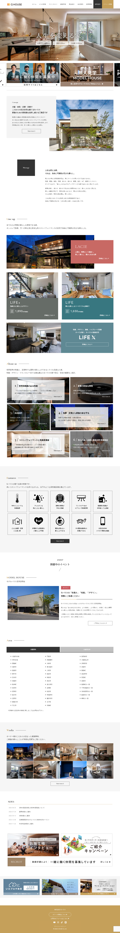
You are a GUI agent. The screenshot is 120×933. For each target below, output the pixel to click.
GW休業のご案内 (24, 816)
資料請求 (97, 4)
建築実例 (63, 4)
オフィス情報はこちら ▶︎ (60, 914)
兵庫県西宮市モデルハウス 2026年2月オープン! (34, 820)
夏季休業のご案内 (24, 812)
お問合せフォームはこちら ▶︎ (60, 918)
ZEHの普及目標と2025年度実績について (32, 808)
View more (31, 131)
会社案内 (80, 4)
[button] (118, 35)
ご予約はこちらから (100, 623)
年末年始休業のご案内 (26, 824)
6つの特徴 (42, 4)
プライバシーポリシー (60, 926)
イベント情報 (108, 4)
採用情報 (89, 4)
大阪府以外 (86, 649)
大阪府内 (33, 649)
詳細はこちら (103, 258)
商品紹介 (72, 4)
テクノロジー (53, 4)
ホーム (34, 4)
